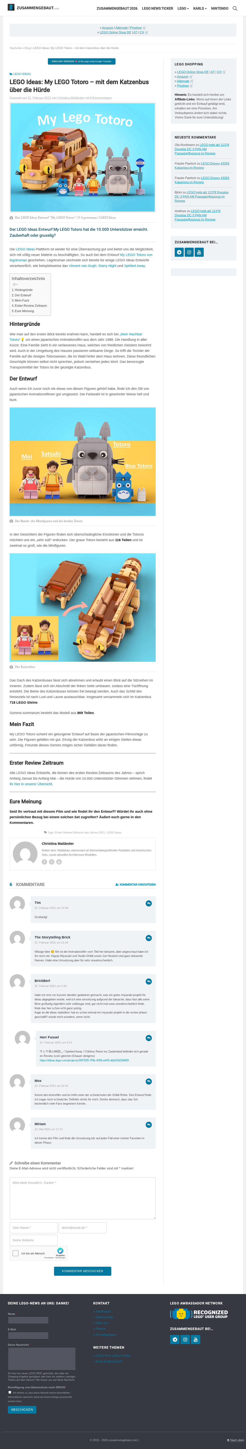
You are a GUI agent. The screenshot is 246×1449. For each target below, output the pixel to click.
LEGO (182, 8)
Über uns (102, 1323)
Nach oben (237, 1440)
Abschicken (22, 1409)
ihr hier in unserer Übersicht (31, 784)
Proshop (136, 27)
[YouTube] (199, 252)
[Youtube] (59, 862)
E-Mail (12, 1329)
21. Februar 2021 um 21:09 (51, 908)
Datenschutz (104, 1317)
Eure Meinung (24, 311)
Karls (198, 8)
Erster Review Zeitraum (31, 305)
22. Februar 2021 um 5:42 (51, 986)
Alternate (122, 27)
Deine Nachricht (19, 1344)
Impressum (103, 1311)
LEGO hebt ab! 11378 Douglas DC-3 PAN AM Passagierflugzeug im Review (202, 149)
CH (142, 32)
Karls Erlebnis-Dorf (109, 1361)
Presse (101, 1328)
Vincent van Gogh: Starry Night (92, 266)
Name (12, 1313)
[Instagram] (51, 862)
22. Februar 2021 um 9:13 (56, 1042)
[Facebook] (44, 862)
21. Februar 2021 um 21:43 (51, 942)
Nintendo (219, 8)
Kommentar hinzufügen (137, 884)
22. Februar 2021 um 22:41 (51, 1085)
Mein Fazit (22, 300)
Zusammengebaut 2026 (117, 8)
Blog (27, 48)
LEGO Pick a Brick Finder (113, 1355)
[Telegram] (179, 252)
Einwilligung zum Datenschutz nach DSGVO (37, 1387)
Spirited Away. (135, 266)
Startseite (16, 48)
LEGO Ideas (22, 74)
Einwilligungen (106, 1334)
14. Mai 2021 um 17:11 (49, 1129)
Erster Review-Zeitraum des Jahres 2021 (80, 832)
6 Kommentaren (101, 98)
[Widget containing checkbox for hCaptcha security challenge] (39, 1253)
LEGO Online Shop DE (115, 32)
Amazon (107, 27)
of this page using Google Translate (81, 61)
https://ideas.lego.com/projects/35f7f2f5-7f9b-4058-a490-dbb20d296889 (84, 1060)
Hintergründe (24, 290)
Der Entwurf (23, 295)
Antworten (149, 903)
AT (135, 32)
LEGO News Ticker (157, 8)
